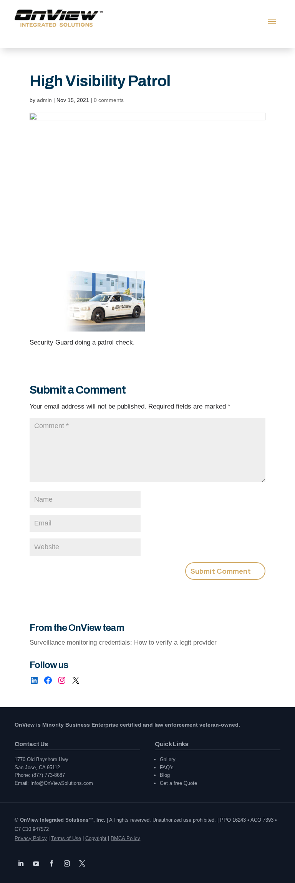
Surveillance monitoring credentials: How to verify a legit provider (123, 642)
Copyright (95, 838)
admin (44, 100)
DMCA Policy (125, 838)
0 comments (109, 100)
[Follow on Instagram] (67, 863)
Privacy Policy (31, 838)
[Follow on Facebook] (51, 863)
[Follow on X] (82, 863)
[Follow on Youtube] (36, 863)
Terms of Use (66, 838)
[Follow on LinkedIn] (21, 863)
